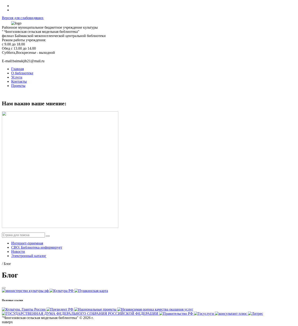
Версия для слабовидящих (23, 18)
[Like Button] (4, 287)
